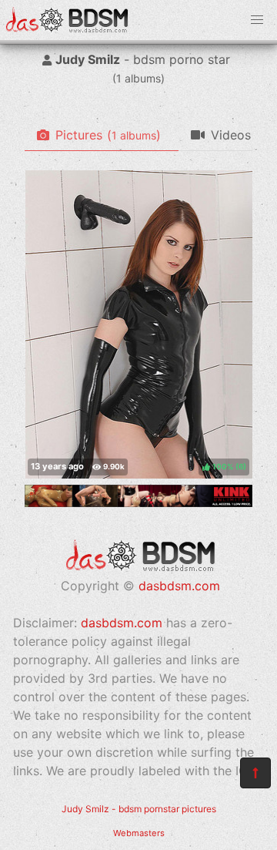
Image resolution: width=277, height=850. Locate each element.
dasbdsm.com (179, 585)
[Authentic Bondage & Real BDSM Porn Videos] (138, 502)
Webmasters (139, 833)
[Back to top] (255, 773)
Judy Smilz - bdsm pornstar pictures (139, 809)
